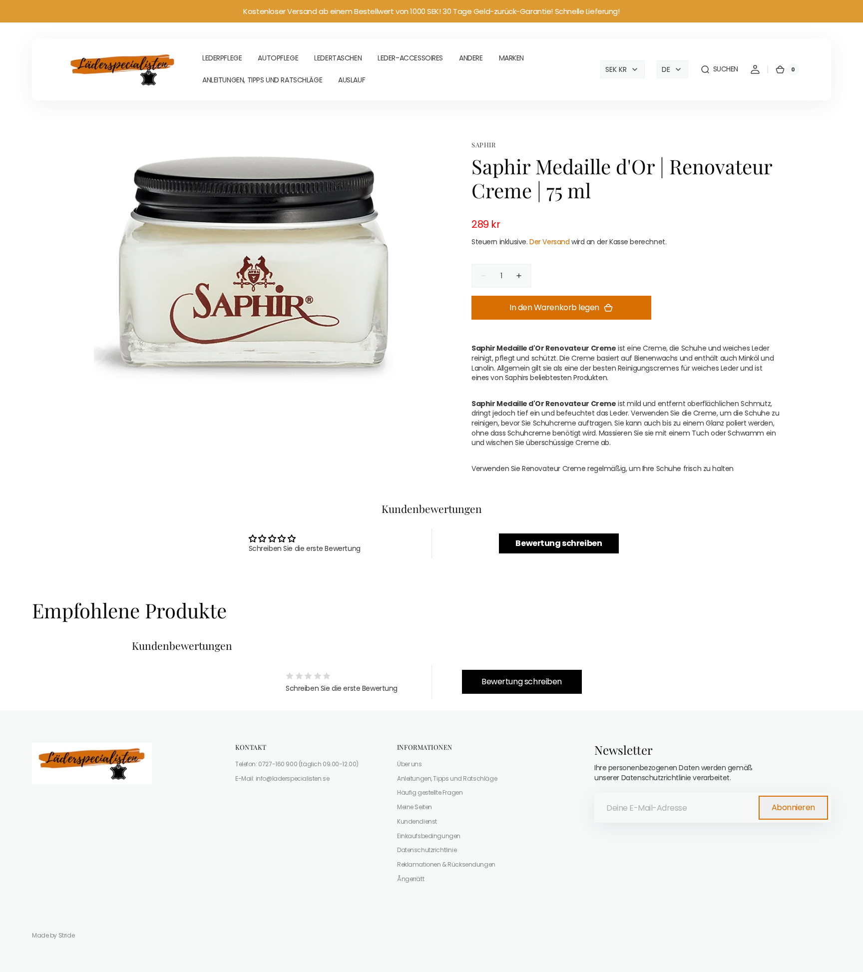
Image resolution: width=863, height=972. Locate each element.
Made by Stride (53, 936)
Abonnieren (793, 807)
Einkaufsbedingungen (428, 836)
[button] (719, 69)
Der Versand (549, 242)
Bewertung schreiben (558, 543)
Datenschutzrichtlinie (426, 850)
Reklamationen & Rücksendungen (446, 864)
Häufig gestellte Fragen (429, 792)
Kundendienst (417, 821)
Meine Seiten (414, 807)
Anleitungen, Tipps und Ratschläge (447, 778)
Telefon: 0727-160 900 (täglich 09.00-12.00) (297, 764)
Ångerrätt (410, 879)
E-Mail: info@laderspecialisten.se (282, 778)
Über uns (409, 764)
